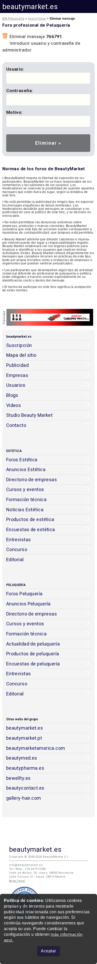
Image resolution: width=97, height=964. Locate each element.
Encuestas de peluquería (33, 663)
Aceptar (48, 951)
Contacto (16, 425)
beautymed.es (21, 758)
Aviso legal (17, 881)
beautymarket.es (30, 6)
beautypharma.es (25, 768)
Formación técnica (26, 499)
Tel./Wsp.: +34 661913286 (27, 869)
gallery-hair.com (23, 798)
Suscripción (19, 345)
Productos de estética (30, 519)
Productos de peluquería (32, 653)
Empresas (17, 375)
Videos (13, 405)
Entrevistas (18, 539)
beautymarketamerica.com (35, 748)
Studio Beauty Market (29, 415)
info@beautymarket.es (26, 865)
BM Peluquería (13, 18)
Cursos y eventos (25, 489)
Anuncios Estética (26, 469)
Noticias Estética (24, 509)
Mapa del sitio (21, 355)
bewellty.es (18, 778)
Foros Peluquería (24, 593)
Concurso (16, 549)
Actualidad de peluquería (33, 644)
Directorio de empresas (31, 479)
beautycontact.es (25, 788)
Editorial (15, 559)
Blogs (12, 395)
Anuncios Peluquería (28, 603)
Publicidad (17, 365)
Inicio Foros (37, 18)
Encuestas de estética (30, 529)
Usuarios (15, 385)
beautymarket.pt (24, 738)
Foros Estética (22, 459)
